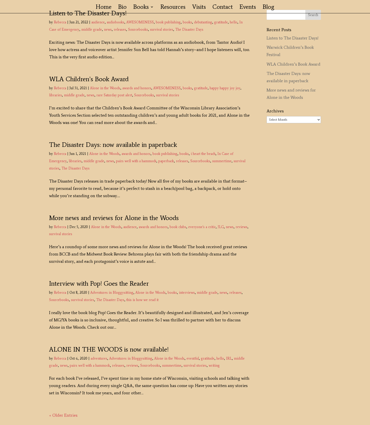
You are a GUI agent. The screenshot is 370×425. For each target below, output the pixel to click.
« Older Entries (63, 415)
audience (98, 22)
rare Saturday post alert (114, 95)
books (187, 22)
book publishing (168, 22)
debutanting (203, 22)
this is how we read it (142, 300)
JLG (221, 227)
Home (104, 7)
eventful (193, 358)
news (108, 29)
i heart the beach (203, 154)
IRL (229, 358)
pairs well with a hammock (136, 161)
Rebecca (60, 22)
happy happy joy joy (225, 88)
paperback (166, 161)
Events (247, 7)
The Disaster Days (189, 29)
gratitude (221, 22)
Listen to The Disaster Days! (292, 37)
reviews (241, 227)
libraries (55, 95)
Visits (199, 7)
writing (214, 365)
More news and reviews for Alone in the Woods (114, 218)
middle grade (91, 29)
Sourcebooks (138, 29)
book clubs (178, 227)
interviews (187, 292)
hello (233, 22)
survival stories (161, 29)
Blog (268, 7)
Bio (122, 7)
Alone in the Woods (105, 88)
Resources (173, 7)
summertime (222, 161)
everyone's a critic (202, 227)
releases (120, 29)
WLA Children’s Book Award (89, 79)
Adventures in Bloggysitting (111, 292)
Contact (222, 7)
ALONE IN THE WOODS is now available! (109, 349)
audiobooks (115, 22)
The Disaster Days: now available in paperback (113, 145)
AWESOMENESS (140, 22)
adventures (99, 358)
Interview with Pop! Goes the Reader (99, 283)
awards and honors (136, 88)
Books (141, 7)
